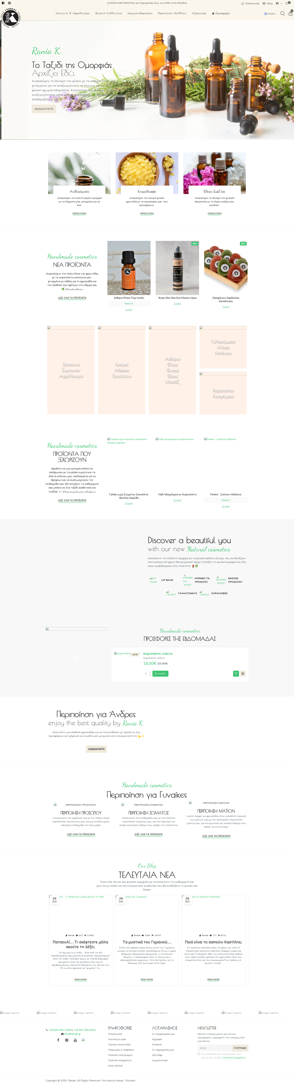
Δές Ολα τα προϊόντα (72, 298)
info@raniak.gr (72, 1033)
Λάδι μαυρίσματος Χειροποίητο (177, 494)
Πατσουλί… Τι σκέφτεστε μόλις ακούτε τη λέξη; (80, 944)
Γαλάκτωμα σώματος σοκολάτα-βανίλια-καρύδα (129, 496)
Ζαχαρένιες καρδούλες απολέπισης (225, 299)
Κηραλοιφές (147, 192)
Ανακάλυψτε (96, 749)
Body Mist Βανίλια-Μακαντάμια (177, 297)
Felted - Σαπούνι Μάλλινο (225, 494)
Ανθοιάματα (79, 192)
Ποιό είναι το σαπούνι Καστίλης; (213, 942)
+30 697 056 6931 (85, 1030)
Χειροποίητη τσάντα (157, 654)
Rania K (129, 303)
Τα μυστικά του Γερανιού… (147, 942)
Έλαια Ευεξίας (214, 192)
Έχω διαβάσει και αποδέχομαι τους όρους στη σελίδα (223, 1056)
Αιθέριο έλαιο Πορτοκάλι (129, 297)
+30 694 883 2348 (60, 1030)
